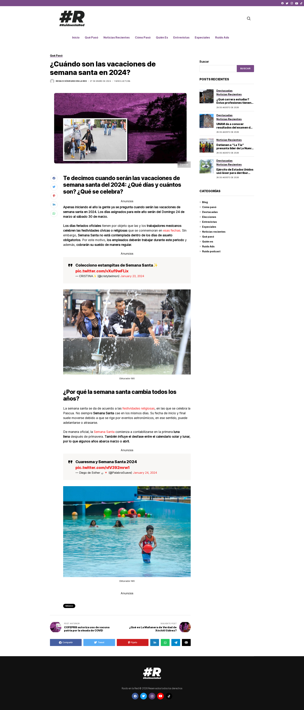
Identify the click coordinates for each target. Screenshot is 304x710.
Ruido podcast (211, 251)
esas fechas (171, 230)
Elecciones (209, 216)
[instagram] (292, 3)
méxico (69, 606)
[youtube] (296, 3)
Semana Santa (104, 432)
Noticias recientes (214, 231)
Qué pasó (208, 236)
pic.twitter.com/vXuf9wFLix (101, 271)
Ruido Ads (208, 246)
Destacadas (210, 211)
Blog (205, 202)
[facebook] (282, 3)
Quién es (207, 241)
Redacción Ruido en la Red (71, 81)
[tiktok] (301, 3)
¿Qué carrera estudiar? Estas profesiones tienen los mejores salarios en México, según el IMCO (233, 104)
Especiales (209, 226)
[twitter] (287, 3)
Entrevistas (209, 221)
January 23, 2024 (132, 276)
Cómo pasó (209, 207)
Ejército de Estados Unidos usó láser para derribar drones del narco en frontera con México (234, 174)
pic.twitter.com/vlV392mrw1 (102, 467)
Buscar (204, 61)
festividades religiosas (138, 408)
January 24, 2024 (145, 472)
